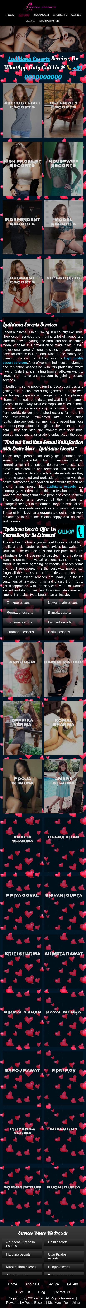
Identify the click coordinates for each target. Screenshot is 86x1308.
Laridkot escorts (59, 622)
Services (41, 15)
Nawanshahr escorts (63, 602)
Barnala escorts (59, 612)
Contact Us (49, 21)
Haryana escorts (18, 1254)
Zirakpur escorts (18, 602)
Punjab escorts (59, 1267)
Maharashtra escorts (21, 1267)
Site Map (54, 1302)
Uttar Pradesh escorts (58, 1256)
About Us (32, 1284)
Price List (23, 1292)
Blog (30, 21)
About (23, 15)
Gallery (60, 15)
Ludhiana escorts (61, 486)
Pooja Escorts (35, 1302)
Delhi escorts (57, 1242)
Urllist (75, 1302)
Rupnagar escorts (20, 612)
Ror (66, 1302)
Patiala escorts (59, 632)
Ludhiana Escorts (29, 59)
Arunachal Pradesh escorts (20, 1244)
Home (9, 15)
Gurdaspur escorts (20, 632)
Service (53, 1284)
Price (76, 15)
